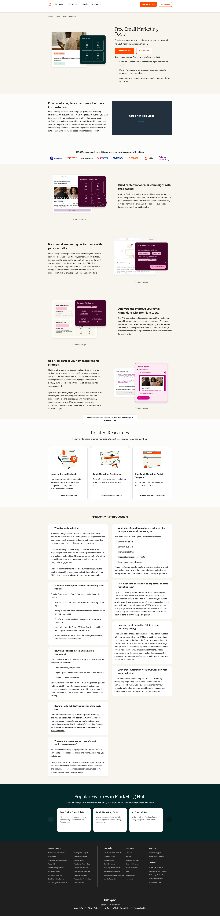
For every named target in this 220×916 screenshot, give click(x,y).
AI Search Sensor (109, 860)
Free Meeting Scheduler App (57, 860)
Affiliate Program (155, 882)
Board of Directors (132, 864)
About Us (129, 853)
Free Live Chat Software (82, 871)
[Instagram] (96, 893)
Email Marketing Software (56, 879)
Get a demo (165, 4)
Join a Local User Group (156, 856)
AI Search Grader (109, 856)
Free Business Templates (112, 871)
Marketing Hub (54, 16)
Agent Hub (51, 864)
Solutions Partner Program (157, 871)
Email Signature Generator (112, 868)
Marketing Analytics (80, 875)
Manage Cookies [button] (140, 908)
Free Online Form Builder (72, 812)
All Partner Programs (156, 867)
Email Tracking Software (56, 868)
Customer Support (155, 853)
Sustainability (130, 875)
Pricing (86, 4)
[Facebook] (90, 893)
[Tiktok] (129, 893)
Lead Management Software (57, 883)
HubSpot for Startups (156, 878)
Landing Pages (79, 860)
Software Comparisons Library (114, 875)
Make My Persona (109, 864)
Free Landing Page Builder (82, 879)
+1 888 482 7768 (110, 421)
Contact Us (129, 879)
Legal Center (79, 908)
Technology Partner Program (158, 875)
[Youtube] (103, 893)
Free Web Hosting (79, 883)
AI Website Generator (55, 875)
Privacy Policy (93, 908)
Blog (127, 871)
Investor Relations (132, 868)
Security (106, 908)
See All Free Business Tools (112, 853)
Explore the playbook (67, 496)
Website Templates (110, 879)
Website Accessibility (121, 908)
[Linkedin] (116, 893)
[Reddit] (123, 893)
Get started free (148, 4)
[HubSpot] (50, 4)
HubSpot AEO (52, 856)
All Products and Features (56, 853)
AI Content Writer (54, 871)
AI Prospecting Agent (81, 853)
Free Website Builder (81, 856)
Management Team (132, 860)
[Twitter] (110, 893)
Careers (129, 856)
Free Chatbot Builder (81, 868)
